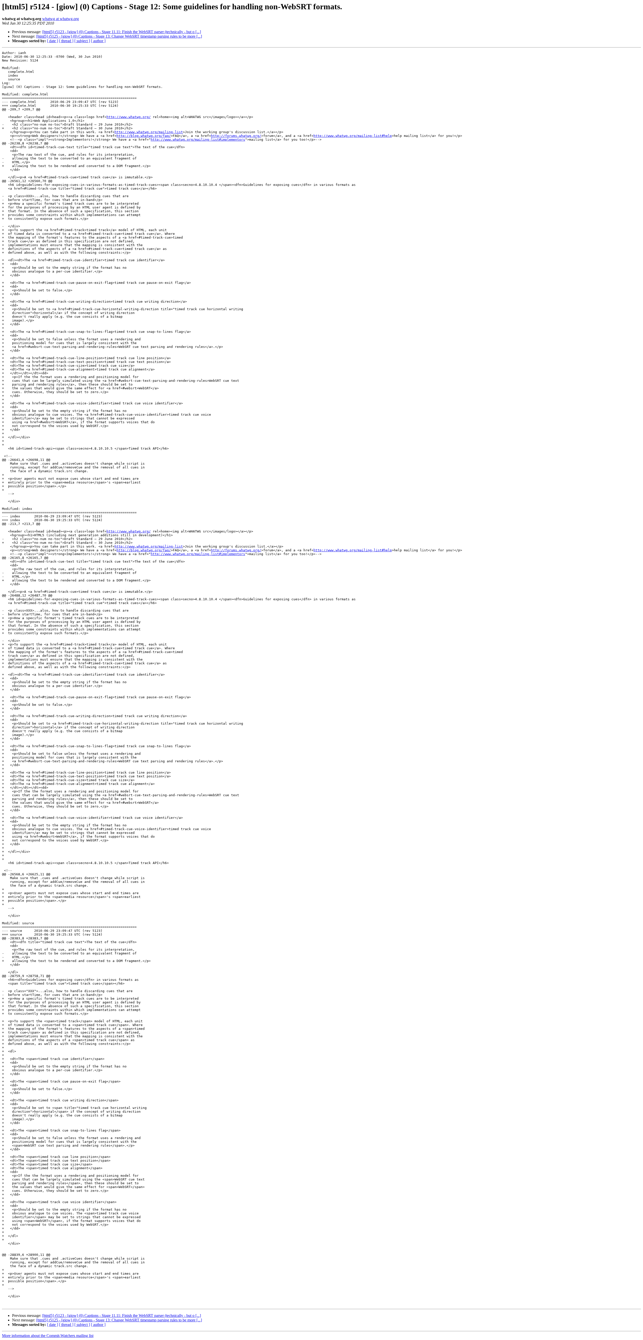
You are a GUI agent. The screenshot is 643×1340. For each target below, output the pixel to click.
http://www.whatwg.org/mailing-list (149, 132)
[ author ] (98, 41)
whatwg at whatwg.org (60, 19)
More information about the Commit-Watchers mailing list (47, 1335)
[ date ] (52, 41)
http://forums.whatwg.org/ (236, 136)
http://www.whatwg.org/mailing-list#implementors (198, 139)
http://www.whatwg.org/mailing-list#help (352, 136)
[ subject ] (82, 41)
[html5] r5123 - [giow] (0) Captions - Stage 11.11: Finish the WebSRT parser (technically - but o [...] (121, 32)
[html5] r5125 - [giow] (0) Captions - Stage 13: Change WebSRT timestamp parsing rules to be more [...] (119, 36)
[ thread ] (66, 41)
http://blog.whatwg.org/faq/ (144, 136)
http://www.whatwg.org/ (128, 117)
